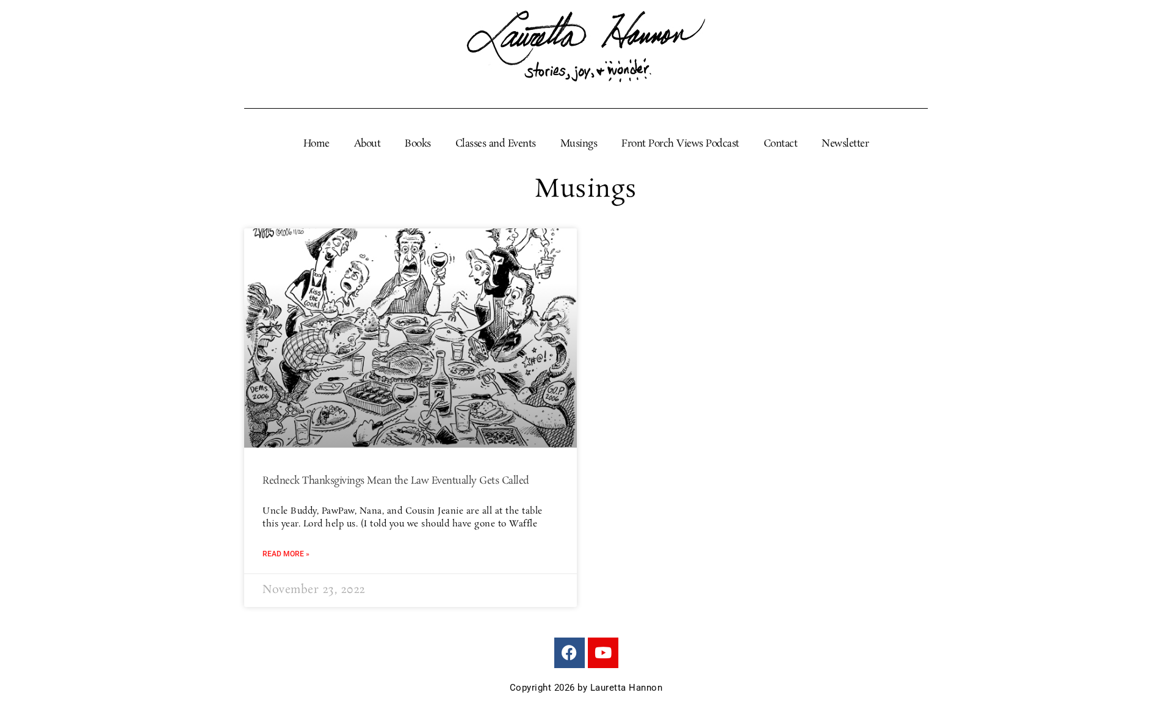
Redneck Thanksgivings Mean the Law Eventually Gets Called (395, 481)
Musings (579, 144)
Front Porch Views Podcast (680, 144)
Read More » (285, 554)
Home (316, 144)
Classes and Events (495, 144)
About (367, 144)
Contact (781, 144)
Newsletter (845, 144)
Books (418, 144)
